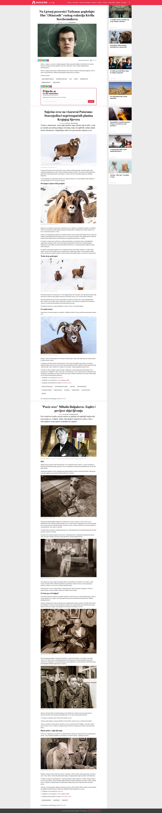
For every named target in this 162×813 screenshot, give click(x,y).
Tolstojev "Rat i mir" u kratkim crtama (119, 176)
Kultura (100, 2)
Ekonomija (75, 2)
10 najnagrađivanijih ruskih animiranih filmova (118, 150)
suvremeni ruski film (61, 79)
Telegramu (60, 377)
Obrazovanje (111, 2)
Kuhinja (118, 2)
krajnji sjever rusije (47, 386)
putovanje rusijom (46, 390)
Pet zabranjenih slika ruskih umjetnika (118, 97)
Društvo (69, 2)
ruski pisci (65, 800)
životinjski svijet (82, 386)
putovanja (67, 390)
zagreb (76, 79)
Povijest (105, 2)
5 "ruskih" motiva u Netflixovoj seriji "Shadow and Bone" (119, 20)
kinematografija (46, 82)
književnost (57, 800)
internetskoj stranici (66, 382)
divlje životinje (86, 390)
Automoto (94, 2)
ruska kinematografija (48, 79)
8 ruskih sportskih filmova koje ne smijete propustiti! (119, 72)
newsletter (58, 380)
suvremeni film (84, 79)
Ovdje (76, 810)
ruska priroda (75, 390)
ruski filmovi (56, 82)
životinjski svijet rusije (61, 386)
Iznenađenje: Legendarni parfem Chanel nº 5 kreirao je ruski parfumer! (120, 123)
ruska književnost (46, 800)
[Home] (33, 2)
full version (63, 398)
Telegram (94, 60)
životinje (72, 386)
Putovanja (123, 2)
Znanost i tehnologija (84, 2)
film (70, 79)
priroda (44, 393)
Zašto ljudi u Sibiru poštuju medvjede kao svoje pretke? (118, 46)
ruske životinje (58, 390)
